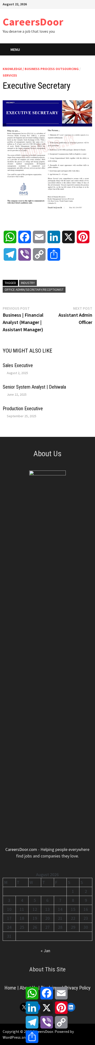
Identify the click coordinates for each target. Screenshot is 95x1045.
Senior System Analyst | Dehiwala (34, 387)
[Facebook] (66, 4)
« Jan (45, 950)
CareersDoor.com (21, 849)
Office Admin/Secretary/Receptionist (34, 289)
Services (10, 75)
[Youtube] (72, 4)
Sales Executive (18, 365)
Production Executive (23, 408)
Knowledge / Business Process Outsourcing (41, 69)
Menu (15, 49)
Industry (28, 283)
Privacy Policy (77, 988)
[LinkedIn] (89, 4)
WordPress (12, 1037)
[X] (78, 4)
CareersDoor (33, 21)
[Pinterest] (84, 4)
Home (10, 988)
